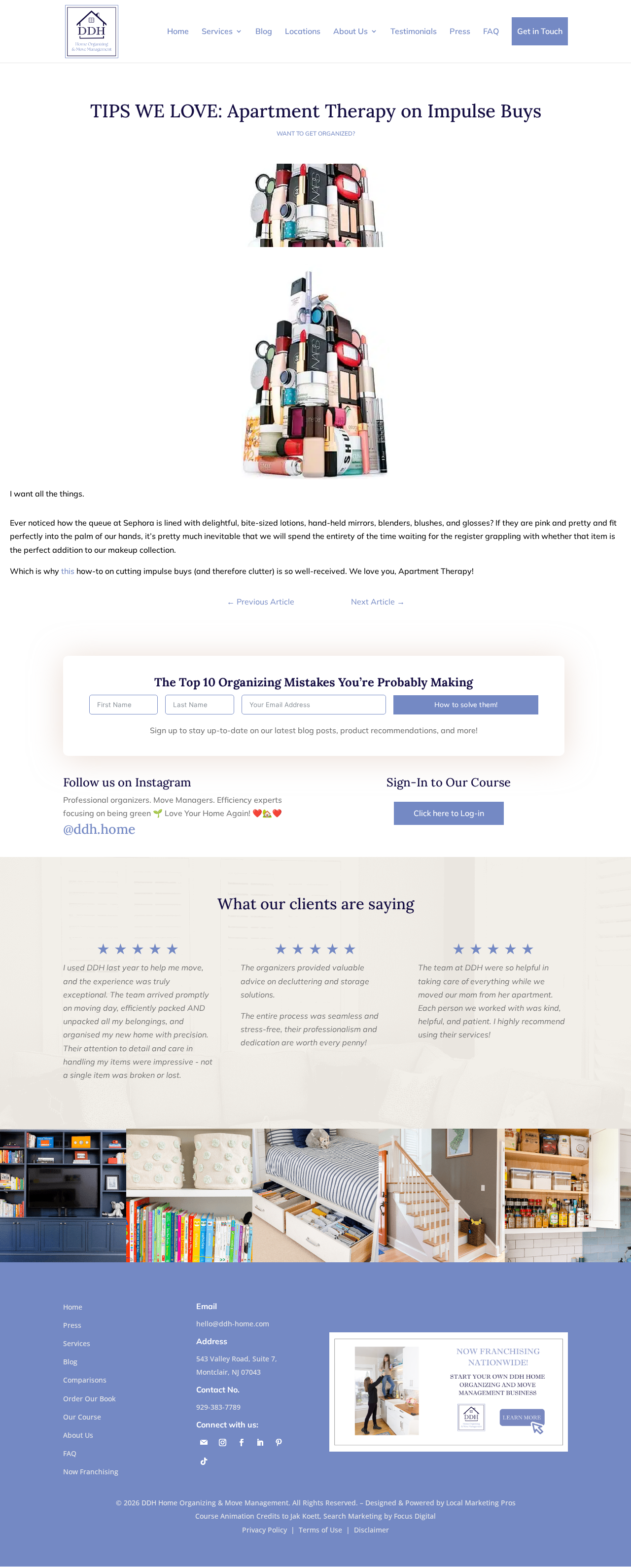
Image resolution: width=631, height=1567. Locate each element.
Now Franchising (90, 1471)
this (67, 571)
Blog (263, 31)
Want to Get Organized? (316, 133)
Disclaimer (371, 1529)
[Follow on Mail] (203, 1442)
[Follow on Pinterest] (278, 1442)
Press (460, 31)
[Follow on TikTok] (203, 1461)
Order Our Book (89, 1398)
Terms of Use (320, 1529)
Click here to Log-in (449, 813)
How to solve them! (466, 704)
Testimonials (413, 31)
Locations (302, 31)
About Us (350, 31)
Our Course (82, 1417)
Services (217, 31)
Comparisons (84, 1380)
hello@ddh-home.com (232, 1323)
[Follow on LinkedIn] (259, 1442)
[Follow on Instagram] (222, 1442)
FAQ (491, 31)
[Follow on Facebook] (241, 1442)
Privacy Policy (264, 1529)
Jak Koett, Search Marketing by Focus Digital (363, 1516)
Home (178, 31)
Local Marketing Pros (481, 1502)
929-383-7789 (218, 1407)
